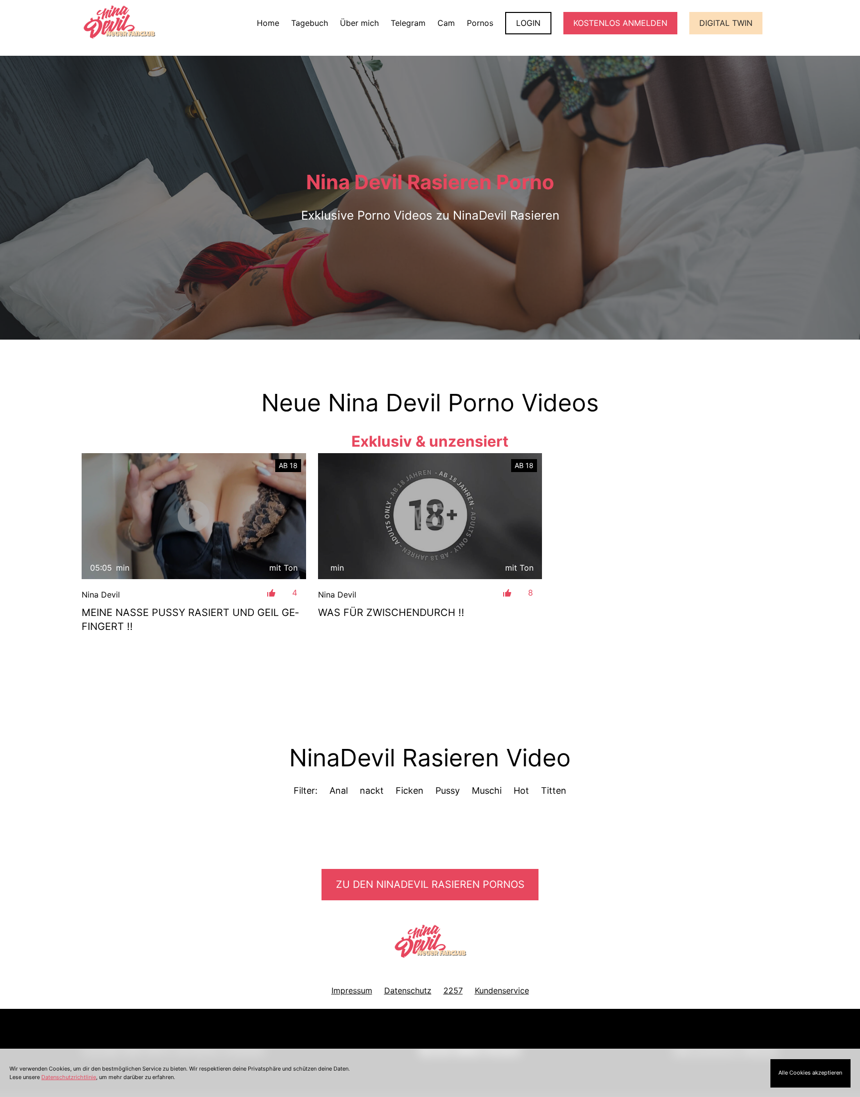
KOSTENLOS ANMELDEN (620, 23)
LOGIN (528, 23)
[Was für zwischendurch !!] (430, 516)
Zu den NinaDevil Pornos (430, 884)
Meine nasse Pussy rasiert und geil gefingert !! (190, 619)
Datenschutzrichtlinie (68, 1077)
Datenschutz (407, 990)
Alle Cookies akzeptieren (810, 1072)
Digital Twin (725, 23)
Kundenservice (502, 990)
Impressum (351, 990)
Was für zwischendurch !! (391, 612)
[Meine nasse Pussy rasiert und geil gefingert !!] (194, 516)
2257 (453, 990)
